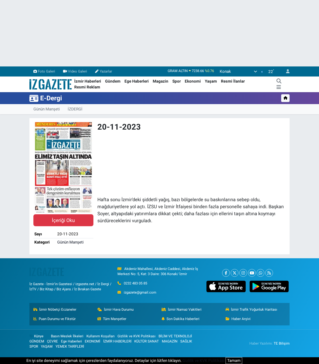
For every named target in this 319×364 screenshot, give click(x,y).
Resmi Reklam (87, 87)
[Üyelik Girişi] (286, 71)
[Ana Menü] (278, 87)
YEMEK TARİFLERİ (70, 346)
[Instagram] (243, 273)
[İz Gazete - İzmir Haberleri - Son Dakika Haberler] (50, 84)
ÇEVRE (52, 341)
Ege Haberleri (136, 81)
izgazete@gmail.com (140, 292)
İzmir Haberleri (87, 81)
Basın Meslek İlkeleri (67, 336)
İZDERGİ (75, 109)
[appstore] (226, 286)
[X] (234, 273)
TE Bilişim (282, 343)
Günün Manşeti (46, 109)
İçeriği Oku (63, 220)
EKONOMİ (92, 341)
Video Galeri (77, 71)
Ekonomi (193, 81)
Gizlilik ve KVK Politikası (136, 336)
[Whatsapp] (260, 273)
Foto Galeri (46, 71)
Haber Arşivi (241, 319)
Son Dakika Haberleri (183, 319)
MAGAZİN (169, 341)
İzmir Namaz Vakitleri (185, 309)
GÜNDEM (36, 341)
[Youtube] (252, 273)
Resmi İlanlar (233, 81)
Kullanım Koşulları (100, 336)
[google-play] (269, 286)
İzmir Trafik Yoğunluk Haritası (254, 309)
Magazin (160, 81)
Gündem (113, 81)
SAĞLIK (186, 341)
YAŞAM (47, 346)
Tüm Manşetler (114, 319)
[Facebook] (226, 273)
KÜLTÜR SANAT (146, 341)
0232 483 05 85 (135, 283)
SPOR (33, 346)
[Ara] (278, 81)
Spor (176, 81)
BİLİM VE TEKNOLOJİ (175, 336)
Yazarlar (106, 71)
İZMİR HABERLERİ (117, 341)
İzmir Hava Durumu (119, 309)
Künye (38, 336)
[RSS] (269, 273)
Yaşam (211, 81)
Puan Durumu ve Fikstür (57, 319)
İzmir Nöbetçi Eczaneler (57, 309)
